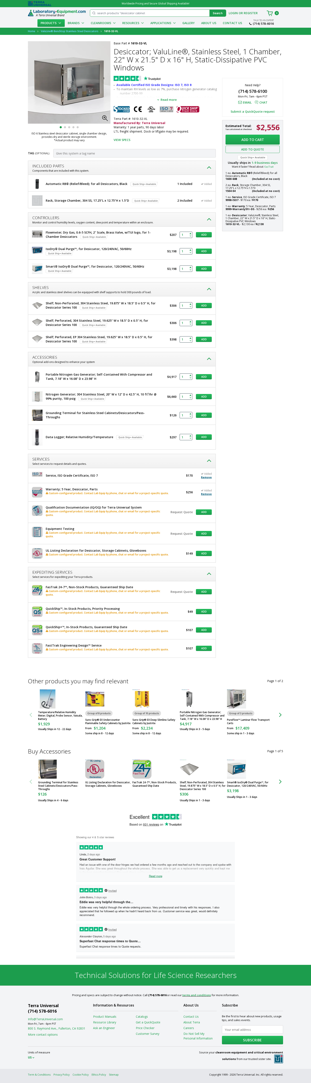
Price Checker (145, 1028)
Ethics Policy (99, 1074)
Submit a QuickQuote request (253, 111)
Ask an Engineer (104, 1028)
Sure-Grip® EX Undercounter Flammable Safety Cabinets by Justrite (108, 721)
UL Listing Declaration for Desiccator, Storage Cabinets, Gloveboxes (108, 784)
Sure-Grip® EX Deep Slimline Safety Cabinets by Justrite (153, 721)
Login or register (243, 13)
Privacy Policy (62, 1074)
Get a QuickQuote (148, 1022)
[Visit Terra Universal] (39, 3)
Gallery (188, 23)
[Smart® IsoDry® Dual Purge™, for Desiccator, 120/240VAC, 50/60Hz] (236, 769)
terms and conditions (196, 995)
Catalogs (142, 1017)
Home (31, 31)
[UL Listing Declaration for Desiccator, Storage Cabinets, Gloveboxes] (94, 769)
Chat (263, 102)
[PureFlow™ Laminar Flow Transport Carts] (236, 698)
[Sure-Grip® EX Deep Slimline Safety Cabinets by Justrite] (141, 698)
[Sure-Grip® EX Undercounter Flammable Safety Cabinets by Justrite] (94, 698)
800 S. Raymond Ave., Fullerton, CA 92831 (56, 1028)
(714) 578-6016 (263, 24)
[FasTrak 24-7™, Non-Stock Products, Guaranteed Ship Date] (141, 769)
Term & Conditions (39, 1074)
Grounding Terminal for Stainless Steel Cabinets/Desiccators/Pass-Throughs (58, 786)
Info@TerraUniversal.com (45, 1019)
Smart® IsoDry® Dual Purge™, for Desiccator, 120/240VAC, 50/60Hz (247, 784)
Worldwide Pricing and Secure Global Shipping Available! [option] (155, 3)
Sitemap (114, 1074)
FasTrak (268, 166)
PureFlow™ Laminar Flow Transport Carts (248, 721)
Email (247, 102)
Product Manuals (104, 1017)
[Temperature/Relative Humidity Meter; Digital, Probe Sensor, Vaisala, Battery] (47, 698)
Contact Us (232, 23)
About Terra (191, 1022)
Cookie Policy (81, 1074)
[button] (106, 119)
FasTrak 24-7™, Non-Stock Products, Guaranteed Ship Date (154, 784)
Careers (188, 1028)
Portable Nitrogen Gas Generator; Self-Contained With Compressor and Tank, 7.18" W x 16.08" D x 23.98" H (202, 716)
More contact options (43, 1034)
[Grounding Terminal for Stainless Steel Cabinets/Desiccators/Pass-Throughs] (47, 769)
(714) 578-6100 (252, 91)
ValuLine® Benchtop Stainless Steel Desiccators (69, 31)
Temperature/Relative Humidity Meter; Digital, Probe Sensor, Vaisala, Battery (60, 716)
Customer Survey (147, 1034)
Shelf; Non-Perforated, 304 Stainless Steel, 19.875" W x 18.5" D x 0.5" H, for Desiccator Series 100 (203, 786)
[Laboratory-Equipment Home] (57, 13)
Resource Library (104, 1022)
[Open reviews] (145, 79)
